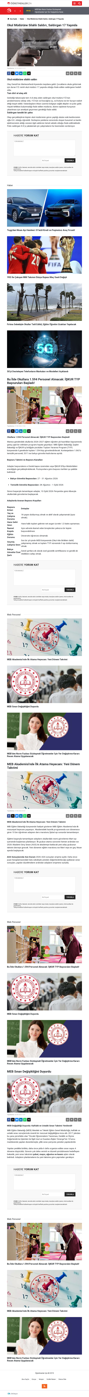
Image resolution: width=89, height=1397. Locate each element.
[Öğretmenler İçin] (19, 3)
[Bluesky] (17, 73)
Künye (34, 1379)
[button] (71, 73)
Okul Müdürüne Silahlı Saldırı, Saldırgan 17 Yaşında (45, 19)
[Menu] (74, 3)
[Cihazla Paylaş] (29, 73)
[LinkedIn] (21, 73)
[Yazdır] (67, 73)
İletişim (41, 1379)
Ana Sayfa (13, 19)
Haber (22, 19)
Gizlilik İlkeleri (51, 1379)
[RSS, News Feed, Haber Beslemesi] (44, 1386)
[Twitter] (13, 73)
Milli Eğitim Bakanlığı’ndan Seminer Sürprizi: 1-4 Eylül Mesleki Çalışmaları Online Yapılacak (49, 10)
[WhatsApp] (25, 73)
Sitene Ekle (62, 1379)
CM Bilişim (14, 1394)
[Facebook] (9, 73)
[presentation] (15, 10)
